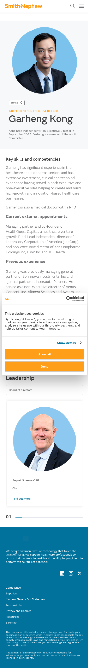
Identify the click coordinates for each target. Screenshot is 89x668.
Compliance (13, 587)
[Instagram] (71, 574)
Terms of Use (14, 605)
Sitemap (11, 622)
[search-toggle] (72, 6)
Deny (44, 366)
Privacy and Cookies (18, 611)
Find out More (21, 498)
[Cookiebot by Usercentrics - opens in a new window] (66, 299)
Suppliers (12, 593)
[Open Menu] (81, 6)
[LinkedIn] (62, 574)
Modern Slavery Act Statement (26, 599)
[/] (26, 540)
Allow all (44, 354)
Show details (66, 342)
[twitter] (79, 574)
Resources (12, 617)
